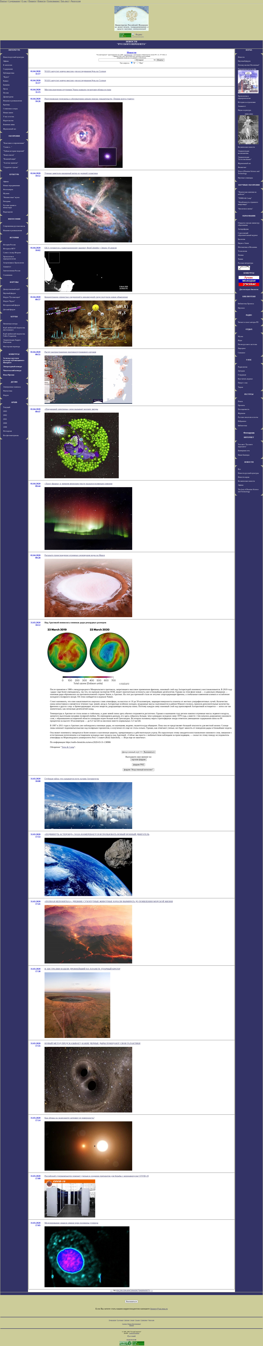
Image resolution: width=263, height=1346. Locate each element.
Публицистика (8, 73)
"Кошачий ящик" (9, 159)
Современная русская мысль (14, 226)
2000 (5, 423)
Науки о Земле (243, 243)
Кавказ (5, 81)
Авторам (241, 371)
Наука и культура (244, 110)
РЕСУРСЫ (248, 394)
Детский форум (9, 309)
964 (126, 1290)
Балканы (6, 85)
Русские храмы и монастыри (9, 206)
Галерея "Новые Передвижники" (131, 1324)
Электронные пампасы (12, 387)
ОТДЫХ (249, 329)
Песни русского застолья (247, 344)
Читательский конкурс (12, 370)
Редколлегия (242, 367)
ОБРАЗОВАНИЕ (249, 216)
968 (140, 1290)
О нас (24, 1)
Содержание (14, 1)
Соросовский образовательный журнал (248, 234)
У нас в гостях (8, 117)
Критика (6, 105)
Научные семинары (245, 178)
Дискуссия (76, 1)
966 (133, 1290)
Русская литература (245, 263)
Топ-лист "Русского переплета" (245, 445)
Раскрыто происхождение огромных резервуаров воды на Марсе (75, 555)
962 (118, 1290)
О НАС (249, 360)
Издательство (8, 120)
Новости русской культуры (13, 57)
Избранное (242, 421)
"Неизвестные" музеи (11, 197)
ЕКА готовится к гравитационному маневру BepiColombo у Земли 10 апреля (81, 248)
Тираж (240, 387)
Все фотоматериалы (11, 435)
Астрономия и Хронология (13, 263)
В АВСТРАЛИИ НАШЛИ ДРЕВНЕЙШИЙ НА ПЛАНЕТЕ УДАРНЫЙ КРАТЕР (82, 969)
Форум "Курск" (9, 301)
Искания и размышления (12, 101)
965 (129, 1290)
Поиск (240, 401)
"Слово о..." (7, 147)
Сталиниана (7, 275)
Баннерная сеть (244, 451)
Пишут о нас (243, 383)
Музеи (240, 336)
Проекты (241, 405)
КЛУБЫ (14, 317)
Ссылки (137, 1320)
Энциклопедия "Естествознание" (244, 158)
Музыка (6, 193)
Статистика (144, 1320)
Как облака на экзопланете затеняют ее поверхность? (69, 1118)
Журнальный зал (9, 129)
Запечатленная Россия (11, 271)
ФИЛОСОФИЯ (14, 219)
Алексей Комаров (134, 1333)
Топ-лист (65, 1)
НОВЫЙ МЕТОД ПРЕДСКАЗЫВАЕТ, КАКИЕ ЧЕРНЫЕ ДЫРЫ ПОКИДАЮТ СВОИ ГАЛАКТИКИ (92, 1043)
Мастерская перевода (11, 346)
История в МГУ (9, 249)
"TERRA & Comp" (245, 198)
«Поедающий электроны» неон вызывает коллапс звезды (71, 409)
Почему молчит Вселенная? (248, 65)
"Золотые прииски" (10, 163)
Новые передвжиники (11, 185)
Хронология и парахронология (9, 258)
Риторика (6, 201)
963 (122, 1290)
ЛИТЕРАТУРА (14, 50)
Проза (5, 89)
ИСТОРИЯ (14, 238)
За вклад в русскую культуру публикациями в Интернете (13, 360)
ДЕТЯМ (14, 382)
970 (148, 1290)
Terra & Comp (68, 747)
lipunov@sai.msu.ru (159, 1309)
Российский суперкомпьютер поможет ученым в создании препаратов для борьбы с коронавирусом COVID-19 (97, 1176)
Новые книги (8, 113)
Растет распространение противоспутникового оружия (70, 352)
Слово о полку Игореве (12, 253)
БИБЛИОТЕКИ (248, 296)
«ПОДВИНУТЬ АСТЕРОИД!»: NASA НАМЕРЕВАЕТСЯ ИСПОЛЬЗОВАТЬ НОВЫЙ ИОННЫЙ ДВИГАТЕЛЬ (97, 834)
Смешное (241, 353)
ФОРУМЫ (14, 282)
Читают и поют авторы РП (248, 322)
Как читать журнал (245, 379)
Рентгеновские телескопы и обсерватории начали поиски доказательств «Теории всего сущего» (89, 99)
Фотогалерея (8, 189)
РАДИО (249, 315)
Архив (132, 1320)
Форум (5, 395)
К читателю (7, 65)
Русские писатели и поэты (248, 417)
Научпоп (241, 308)
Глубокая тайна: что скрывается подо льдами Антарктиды (72, 779)
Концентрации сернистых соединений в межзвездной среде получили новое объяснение (86, 297)
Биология (241, 239)
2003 (5, 411)
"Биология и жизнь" (245, 209)
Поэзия (6, 93)
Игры (240, 340)
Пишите (32, 1)
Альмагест (7, 267)
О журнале (242, 375)
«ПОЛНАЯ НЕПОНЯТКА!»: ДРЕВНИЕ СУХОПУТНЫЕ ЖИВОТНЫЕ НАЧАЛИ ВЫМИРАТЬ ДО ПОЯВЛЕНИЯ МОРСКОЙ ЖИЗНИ (109, 901)
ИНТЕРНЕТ (249, 437)
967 (137, 1290)
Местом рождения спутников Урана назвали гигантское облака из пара (78, 89)
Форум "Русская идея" (11, 297)
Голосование (53, 1)
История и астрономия (246, 102)
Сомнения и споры (10, 109)
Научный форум (9, 293)
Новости (42, 1)
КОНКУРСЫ (14, 354)
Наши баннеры (243, 455)
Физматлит (242, 167)
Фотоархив (7, 431)
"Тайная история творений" (13, 151)
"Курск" (6, 77)
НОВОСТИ (249, 462)
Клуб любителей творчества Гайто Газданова (14, 335)
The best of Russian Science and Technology (248, 490)
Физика (241, 255)
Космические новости (246, 147)
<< (111, 1290)
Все (239, 469)
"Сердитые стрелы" (10, 167)
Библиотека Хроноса (246, 304)
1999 (5, 427)
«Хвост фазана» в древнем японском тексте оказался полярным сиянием (78, 483)
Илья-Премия (8, 375)
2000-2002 (249, 114)
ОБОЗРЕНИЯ (14, 136)
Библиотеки (242, 426)
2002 (5, 415)
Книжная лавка (9, 124)
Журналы (241, 413)
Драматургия (8, 97)
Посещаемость (243, 409)
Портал (3, 1)
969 (144, 1290)
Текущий (6, 407)
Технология (242, 251)
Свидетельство (128, 55)
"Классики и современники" (14, 143)
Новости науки (243, 477)
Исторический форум (11, 305)
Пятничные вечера (10, 324)
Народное (242, 348)
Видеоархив (8, 212)
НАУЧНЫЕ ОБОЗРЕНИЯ (249, 185)
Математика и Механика (247, 247)
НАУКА (249, 50)
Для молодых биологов (248, 289)
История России (9, 245)
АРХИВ (14, 402)
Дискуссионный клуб (11, 289)
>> (151, 1290)
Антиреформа (243, 229)
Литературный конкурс (12, 366)
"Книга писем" (8, 155)
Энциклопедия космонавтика (243, 152)
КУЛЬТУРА (14, 174)
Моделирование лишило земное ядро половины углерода (71, 1223)
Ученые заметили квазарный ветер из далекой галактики (71, 173)
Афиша (6, 61)
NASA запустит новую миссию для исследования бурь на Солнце (75, 71)
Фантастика (7, 391)
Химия (240, 259)
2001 (5, 419)
